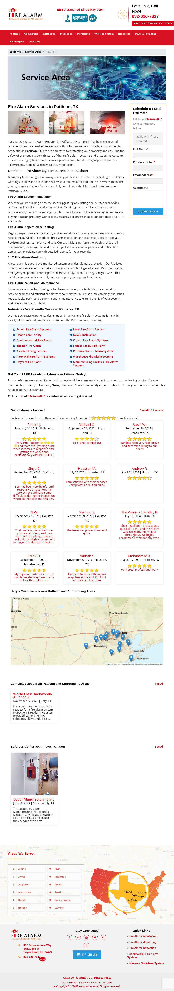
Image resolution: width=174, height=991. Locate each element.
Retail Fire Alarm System (89, 329)
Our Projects (17, 41)
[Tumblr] (86, 945)
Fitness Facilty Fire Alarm (89, 346)
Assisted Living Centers (32, 351)
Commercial (31, 33)
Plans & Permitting (145, 33)
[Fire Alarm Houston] (26, 14)
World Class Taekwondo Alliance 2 (32, 695)
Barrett (59, 907)
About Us (34, 41)
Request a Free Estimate (152, 23)
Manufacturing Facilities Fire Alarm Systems (95, 363)
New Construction (85, 335)
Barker (22, 907)
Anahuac (60, 876)
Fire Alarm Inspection (67, 128)
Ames (21, 876)
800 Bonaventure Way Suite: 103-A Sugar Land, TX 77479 (37, 949)
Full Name (141, 149)
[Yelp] (103, 937)
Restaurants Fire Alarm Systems (93, 351)
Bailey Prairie (63, 900)
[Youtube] (86, 937)
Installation (49, 33)
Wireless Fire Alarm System (146, 963)
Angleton (23, 884)
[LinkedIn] (78, 937)
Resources (124, 33)
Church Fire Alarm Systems (90, 340)
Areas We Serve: (21, 853)
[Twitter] (95, 937)
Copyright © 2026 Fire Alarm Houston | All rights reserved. (88, 986)
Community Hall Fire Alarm (34, 340)
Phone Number (144, 162)
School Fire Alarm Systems (34, 329)
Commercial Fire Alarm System (142, 956)
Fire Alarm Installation (27, 128)
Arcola (58, 884)
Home (16, 33)
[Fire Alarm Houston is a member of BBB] (80, 18)
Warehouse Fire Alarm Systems (93, 356)
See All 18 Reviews (151, 410)
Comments (140, 187)
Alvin (58, 869)
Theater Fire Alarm (29, 346)
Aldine (22, 869)
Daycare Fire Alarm (29, 362)
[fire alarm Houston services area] (128, 884)
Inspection (66, 33)
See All (159, 683)
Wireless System (104, 33)
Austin (59, 892)
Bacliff (22, 900)
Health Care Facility (29, 335)
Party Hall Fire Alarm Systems (36, 356)
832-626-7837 (145, 16)
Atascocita (24, 892)
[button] (131, 658)
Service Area (33, 51)
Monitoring (83, 33)
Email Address (143, 175)
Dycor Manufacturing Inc (33, 799)
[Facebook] (69, 937)
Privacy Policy (102, 977)
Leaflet (110, 664)
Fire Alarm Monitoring (109, 128)
